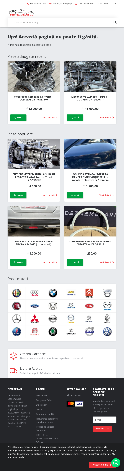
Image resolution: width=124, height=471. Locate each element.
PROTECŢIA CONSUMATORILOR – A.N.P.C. (47, 438)
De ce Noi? (41, 404)
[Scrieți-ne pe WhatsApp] (115, 462)
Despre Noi (41, 395)
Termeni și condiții (45, 414)
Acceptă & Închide (103, 464)
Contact (40, 409)
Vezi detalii (49, 117)
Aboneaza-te (102, 429)
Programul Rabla (44, 400)
